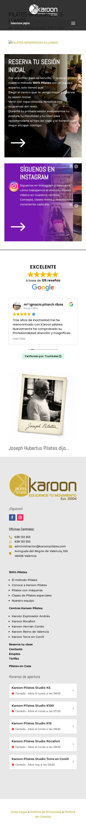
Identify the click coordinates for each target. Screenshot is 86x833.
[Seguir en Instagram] (20, 517)
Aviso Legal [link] (19, 812)
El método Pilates (24, 580)
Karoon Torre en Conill (28, 637)
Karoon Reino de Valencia (30, 631)
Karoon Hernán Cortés (28, 626)
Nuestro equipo (23, 600)
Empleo (14, 654)
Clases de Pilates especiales (32, 595)
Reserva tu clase (21, 644)
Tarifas (14, 658)
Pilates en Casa (20, 666)
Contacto (15, 649)
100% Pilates (18, 572)
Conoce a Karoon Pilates (29, 585)
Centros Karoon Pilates (25, 608)
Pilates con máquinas (27, 590)
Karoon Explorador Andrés (31, 616)
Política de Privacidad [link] (45, 812)
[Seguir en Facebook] (12, 517)
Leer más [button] (19, 339)
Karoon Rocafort (23, 621)
